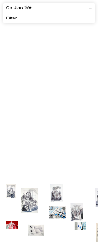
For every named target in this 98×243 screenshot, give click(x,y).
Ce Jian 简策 (19, 8)
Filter (11, 18)
